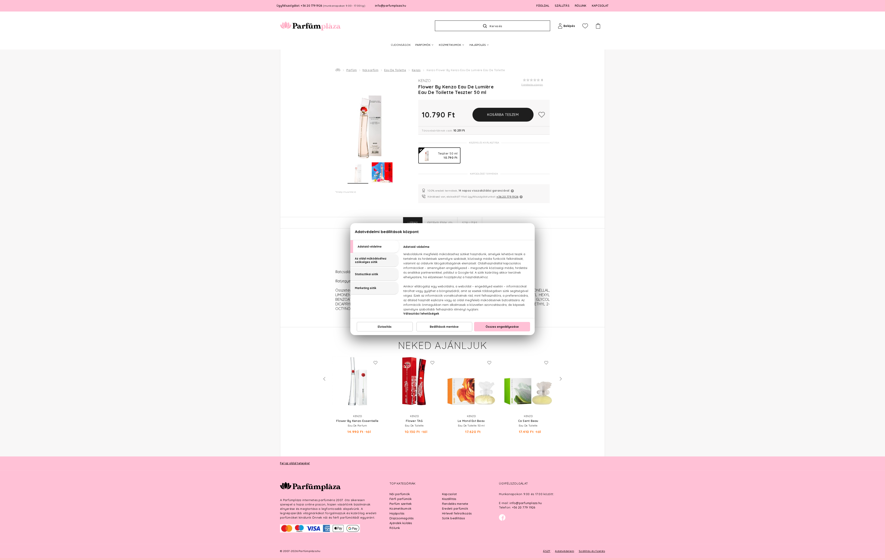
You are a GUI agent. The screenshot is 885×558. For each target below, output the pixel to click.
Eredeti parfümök (455, 508)
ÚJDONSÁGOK (401, 45)
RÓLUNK (581, 5)
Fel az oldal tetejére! (295, 463)
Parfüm (351, 70)
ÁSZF (546, 551)
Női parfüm (370, 70)
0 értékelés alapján (532, 84)
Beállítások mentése (444, 326)
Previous (324, 378)
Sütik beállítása (453, 518)
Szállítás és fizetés (592, 551)
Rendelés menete (455, 503)
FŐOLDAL (542, 5)
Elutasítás (385, 326)
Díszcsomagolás (401, 518)
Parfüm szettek (400, 503)
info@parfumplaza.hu (390, 5)
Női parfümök (399, 494)
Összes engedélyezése (502, 326)
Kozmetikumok (400, 508)
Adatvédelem (564, 551)
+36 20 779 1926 (507, 196)
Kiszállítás (449, 499)
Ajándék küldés (400, 523)
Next (560, 378)
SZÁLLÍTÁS (562, 5)
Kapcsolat (449, 494)
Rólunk (394, 528)
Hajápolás (396, 513)
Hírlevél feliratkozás (457, 513)
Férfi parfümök (400, 499)
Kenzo (416, 70)
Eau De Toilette (395, 70)
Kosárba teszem (503, 114)
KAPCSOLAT (600, 5)
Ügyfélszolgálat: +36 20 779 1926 (321, 5)
